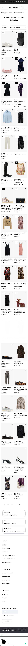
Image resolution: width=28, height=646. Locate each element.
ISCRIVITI (14, 327)
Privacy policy (14, 330)
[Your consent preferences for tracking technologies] (25, 643)
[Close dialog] (26, 312)
